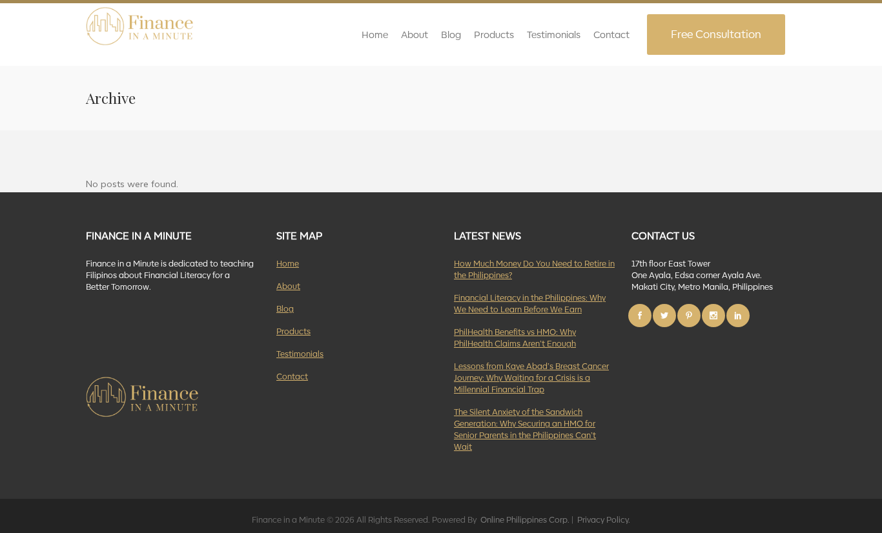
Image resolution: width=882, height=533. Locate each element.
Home (287, 262)
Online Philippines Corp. (523, 519)
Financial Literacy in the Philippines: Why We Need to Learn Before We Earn (530, 303)
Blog (285, 308)
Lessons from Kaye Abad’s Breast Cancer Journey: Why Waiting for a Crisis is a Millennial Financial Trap (531, 377)
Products (293, 330)
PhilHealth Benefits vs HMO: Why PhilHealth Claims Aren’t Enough (515, 337)
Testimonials (299, 353)
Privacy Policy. (602, 519)
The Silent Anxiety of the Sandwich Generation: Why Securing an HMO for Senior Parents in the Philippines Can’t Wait (525, 429)
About (288, 285)
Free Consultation (716, 33)
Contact (292, 375)
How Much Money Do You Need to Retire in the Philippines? (534, 268)
